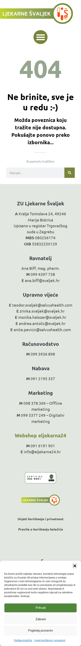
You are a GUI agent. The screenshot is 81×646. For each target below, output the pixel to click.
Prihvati (41, 607)
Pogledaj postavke (40, 630)
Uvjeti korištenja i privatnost (49, 640)
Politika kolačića (23, 640)
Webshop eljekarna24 (40, 435)
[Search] (69, 173)
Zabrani (41, 619)
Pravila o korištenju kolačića (40, 529)
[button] (75, 566)
